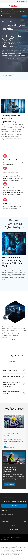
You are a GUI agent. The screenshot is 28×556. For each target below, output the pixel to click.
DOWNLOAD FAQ (12, 361)
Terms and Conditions (11, 553)
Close (25, 15)
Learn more (12, 13)
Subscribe (14, 505)
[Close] (26, 544)
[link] (14, 421)
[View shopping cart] (26, 1)
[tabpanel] (14, 257)
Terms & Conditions (5, 539)
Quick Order (21, 1)
